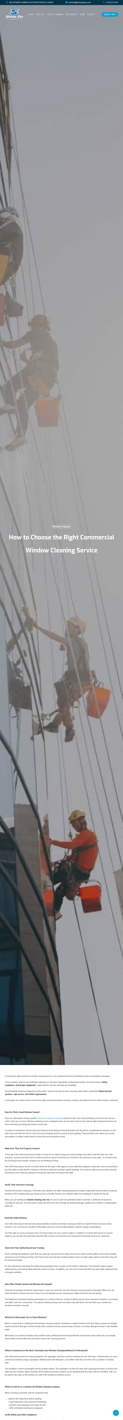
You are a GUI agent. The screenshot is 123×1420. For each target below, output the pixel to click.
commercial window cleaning (49, 1118)
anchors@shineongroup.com (80, 2)
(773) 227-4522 (112, 2)
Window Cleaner (61, 526)
